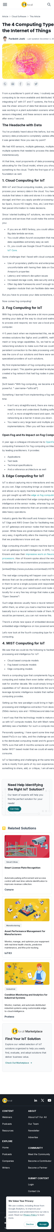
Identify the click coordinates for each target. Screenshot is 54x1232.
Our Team (33, 1123)
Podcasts (7, 1123)
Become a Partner (37, 1167)
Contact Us (34, 1191)
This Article (35, 16)
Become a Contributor (40, 1161)
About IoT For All (37, 1117)
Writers (6, 1167)
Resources (7, 1130)
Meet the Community (39, 1154)
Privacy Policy (30, 1215)
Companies (8, 1161)
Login (31, 1184)
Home (5, 1147)
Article (5, 16)
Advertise (33, 1137)
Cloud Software (19, 16)
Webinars (7, 1117)
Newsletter (33, 1130)
